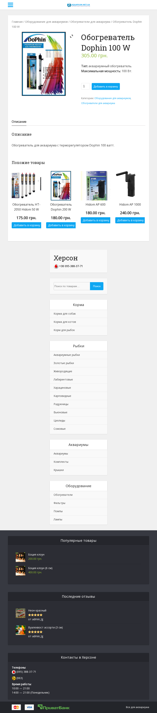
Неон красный (37, 610)
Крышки (59, 470)
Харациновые (62, 387)
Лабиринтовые (63, 379)
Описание (19, 122)
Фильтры (59, 503)
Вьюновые (60, 412)
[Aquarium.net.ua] (78, 4)
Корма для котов (65, 322)
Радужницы (61, 404)
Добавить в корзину (106, 86)
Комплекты (61, 461)
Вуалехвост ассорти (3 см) (45, 627)
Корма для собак (65, 313)
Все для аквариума (137, 707)
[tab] (19, 121)
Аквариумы (61, 453)
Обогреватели (63, 495)
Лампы (58, 519)
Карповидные (62, 396)
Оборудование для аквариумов (46, 21)
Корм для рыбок (64, 330)
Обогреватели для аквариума (90, 21)
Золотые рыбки (64, 363)
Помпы (58, 511)
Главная (17, 21)
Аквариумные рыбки (67, 355)
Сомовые (60, 428)
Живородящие (63, 371)
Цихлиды (59, 420)
